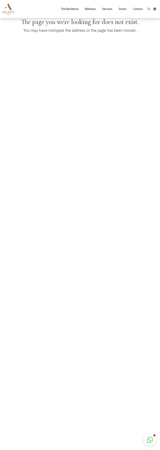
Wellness (90, 9)
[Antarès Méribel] (8, 9)
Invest (123, 9)
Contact (138, 9)
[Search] (149, 9)
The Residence (69, 9)
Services (107, 9)
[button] (155, 9)
